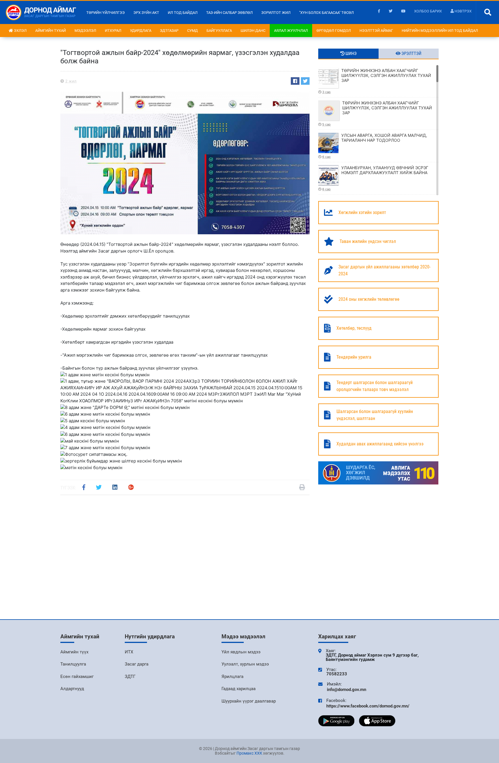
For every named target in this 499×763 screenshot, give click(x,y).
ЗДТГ (130, 676)
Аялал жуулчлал (291, 30)
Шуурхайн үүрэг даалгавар (248, 701)
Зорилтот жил (276, 12)
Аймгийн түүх (74, 652)
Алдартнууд (72, 688)
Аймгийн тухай (50, 30)
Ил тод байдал (183, 12)
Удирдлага (140, 30)
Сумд (192, 30)
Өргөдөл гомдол (333, 30)
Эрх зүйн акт (146, 12)
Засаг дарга (136, 664)
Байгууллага (219, 30)
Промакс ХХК (249, 753)
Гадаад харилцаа (238, 688)
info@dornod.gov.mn (346, 689)
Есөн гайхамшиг (77, 676)
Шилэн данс (253, 30)
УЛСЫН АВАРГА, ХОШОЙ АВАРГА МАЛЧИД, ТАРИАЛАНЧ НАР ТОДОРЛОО (374, 146)
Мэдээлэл (85, 30)
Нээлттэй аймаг (376, 30)
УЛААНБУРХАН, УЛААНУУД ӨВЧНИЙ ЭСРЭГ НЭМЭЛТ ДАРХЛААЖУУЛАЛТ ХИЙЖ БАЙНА (375, 178)
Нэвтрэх (463, 11)
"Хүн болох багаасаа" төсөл (326, 12)
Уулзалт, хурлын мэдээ (245, 664)
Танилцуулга (73, 664)
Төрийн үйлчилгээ (105, 12)
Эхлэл (20, 30)
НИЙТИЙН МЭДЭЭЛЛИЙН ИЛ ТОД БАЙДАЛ (440, 30)
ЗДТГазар (169, 30)
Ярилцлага (232, 676)
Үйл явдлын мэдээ (240, 652)
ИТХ (129, 652)
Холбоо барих (428, 11)
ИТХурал (113, 30)
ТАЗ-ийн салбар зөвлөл (229, 12)
